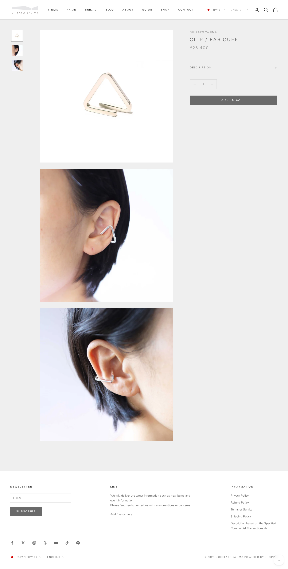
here (129, 514)
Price (72, 9)
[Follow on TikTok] (67, 543)
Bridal (91, 9)
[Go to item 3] (17, 66)
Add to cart (233, 100)
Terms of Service (241, 510)
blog (109, 9)
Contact (186, 9)
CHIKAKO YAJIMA (203, 32)
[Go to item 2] (17, 51)
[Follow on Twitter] (23, 543)
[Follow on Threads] (45, 543)
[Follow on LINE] (78, 543)
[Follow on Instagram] (34, 543)
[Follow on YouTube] (56, 543)
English (237, 9)
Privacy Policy (240, 496)
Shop (165, 9)
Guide (147, 9)
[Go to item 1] (17, 35)
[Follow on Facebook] (12, 543)
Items (53, 9)
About (128, 9)
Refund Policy (240, 503)
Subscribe (26, 511)
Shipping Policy (241, 516)
